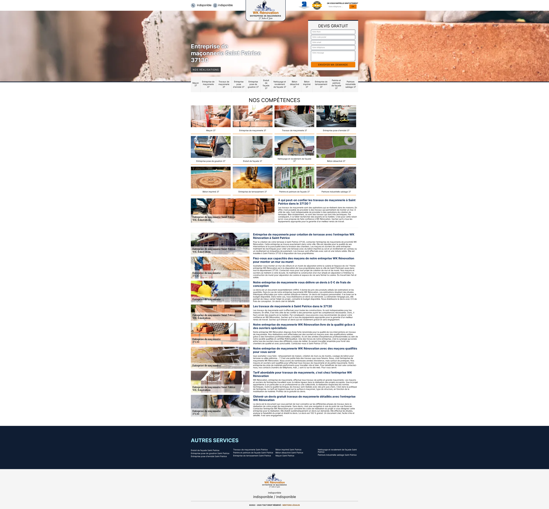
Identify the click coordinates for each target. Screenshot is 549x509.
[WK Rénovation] (274, 480)
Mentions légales (291, 505)
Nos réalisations (206, 69)
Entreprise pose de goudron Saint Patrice (210, 453)
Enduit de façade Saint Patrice (205, 450)
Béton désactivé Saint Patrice (289, 452)
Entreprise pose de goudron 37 (253, 84)
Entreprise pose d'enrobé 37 (238, 84)
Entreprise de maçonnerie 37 (208, 84)
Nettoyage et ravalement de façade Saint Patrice (337, 450)
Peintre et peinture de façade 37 (336, 84)
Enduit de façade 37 (266, 84)
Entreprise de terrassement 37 (321, 84)
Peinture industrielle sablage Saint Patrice (337, 455)
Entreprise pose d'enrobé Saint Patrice (209, 456)
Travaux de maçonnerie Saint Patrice (250, 449)
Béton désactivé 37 (294, 84)
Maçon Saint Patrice (285, 455)
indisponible (203, 5)
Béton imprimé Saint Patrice (288, 449)
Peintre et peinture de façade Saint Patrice (253, 452)
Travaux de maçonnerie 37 (223, 84)
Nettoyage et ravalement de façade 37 (279, 84)
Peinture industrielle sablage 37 (350, 84)
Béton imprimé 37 (307, 84)
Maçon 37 (195, 84)
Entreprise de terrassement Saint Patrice (252, 455)
